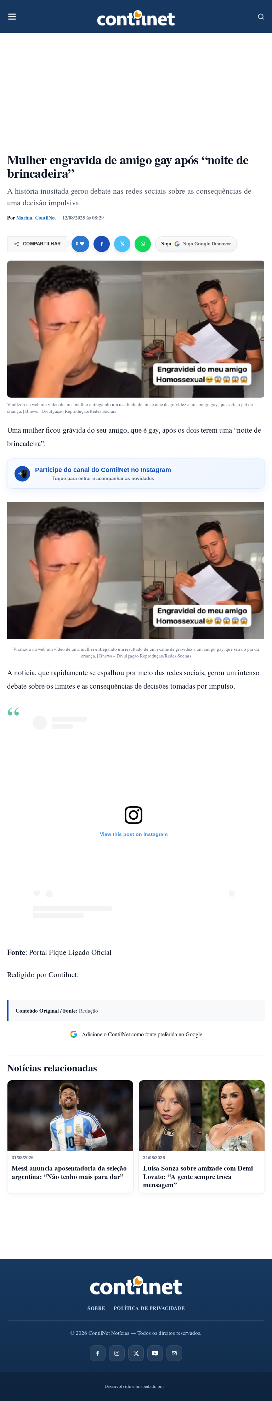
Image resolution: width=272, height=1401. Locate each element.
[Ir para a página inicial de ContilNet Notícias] (136, 1285)
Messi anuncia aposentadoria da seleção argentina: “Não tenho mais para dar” (69, 1172)
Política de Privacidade (149, 1308)
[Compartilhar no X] (122, 244)
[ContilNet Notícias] (136, 16)
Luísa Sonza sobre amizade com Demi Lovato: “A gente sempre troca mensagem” (198, 1176)
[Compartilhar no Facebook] (102, 244)
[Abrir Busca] (261, 17)
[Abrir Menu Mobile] (12, 17)
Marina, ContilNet (36, 217)
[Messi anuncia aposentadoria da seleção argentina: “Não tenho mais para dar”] (70, 1115)
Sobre (96, 1308)
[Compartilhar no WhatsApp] (143, 244)
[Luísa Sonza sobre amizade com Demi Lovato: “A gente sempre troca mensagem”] (202, 1115)
